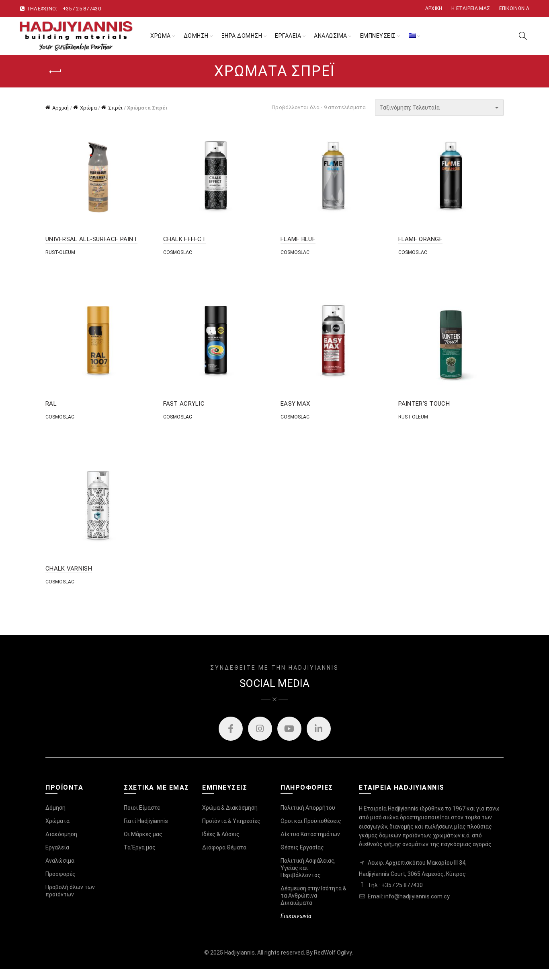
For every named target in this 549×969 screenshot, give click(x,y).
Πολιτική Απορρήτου (308, 807)
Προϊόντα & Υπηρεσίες (231, 821)
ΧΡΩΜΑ (160, 36)
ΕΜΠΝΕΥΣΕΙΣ (378, 36)
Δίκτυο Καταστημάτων (310, 834)
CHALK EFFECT (184, 239)
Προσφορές (60, 874)
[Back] (55, 72)
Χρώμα (88, 108)
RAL (51, 403)
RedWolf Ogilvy (333, 952)
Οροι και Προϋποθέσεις (311, 821)
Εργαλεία (57, 847)
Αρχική (433, 8)
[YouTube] (289, 729)
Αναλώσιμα (59, 860)
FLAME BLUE (298, 239)
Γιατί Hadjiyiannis (146, 821)
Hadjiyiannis (239, 952)
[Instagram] (260, 729)
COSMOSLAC (177, 252)
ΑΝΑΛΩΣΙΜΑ (330, 36)
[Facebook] (231, 729)
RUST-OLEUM (60, 252)
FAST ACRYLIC (184, 403)
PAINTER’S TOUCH (424, 403)
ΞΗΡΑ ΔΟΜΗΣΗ (241, 36)
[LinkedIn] (319, 729)
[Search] (522, 36)
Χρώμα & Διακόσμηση (230, 807)
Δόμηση (55, 807)
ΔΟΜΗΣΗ (196, 36)
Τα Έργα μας (140, 847)
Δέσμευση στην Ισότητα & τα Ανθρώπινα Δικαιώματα (313, 895)
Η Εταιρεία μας (470, 8)
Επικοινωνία (514, 8)
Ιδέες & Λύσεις (221, 834)
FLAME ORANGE (420, 239)
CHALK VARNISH (68, 568)
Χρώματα (57, 821)
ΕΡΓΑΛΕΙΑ (288, 36)
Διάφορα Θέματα (224, 847)
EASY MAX (295, 403)
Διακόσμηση (61, 834)
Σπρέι (115, 108)
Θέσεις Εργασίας (302, 847)
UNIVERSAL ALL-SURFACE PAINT (91, 239)
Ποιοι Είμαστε (142, 807)
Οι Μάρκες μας (143, 834)
